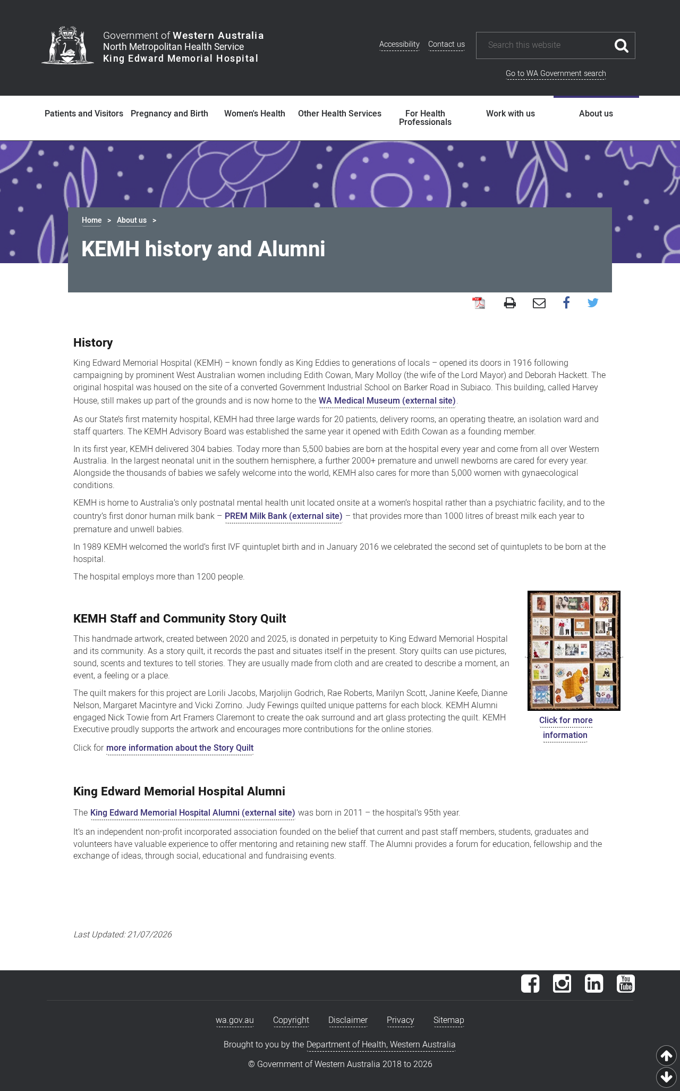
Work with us (510, 114)
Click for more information (566, 727)
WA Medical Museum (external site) (387, 401)
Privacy (400, 1020)
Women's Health (254, 114)
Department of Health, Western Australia (381, 1044)
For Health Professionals (425, 118)
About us (596, 114)
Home (91, 220)
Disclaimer (348, 1020)
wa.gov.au (235, 1020)
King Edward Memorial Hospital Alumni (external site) (192, 813)
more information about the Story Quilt (179, 748)
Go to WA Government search (556, 73)
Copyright (291, 1020)
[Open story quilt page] (574, 651)
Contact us (446, 44)
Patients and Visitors (84, 114)
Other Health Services (339, 114)
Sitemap (449, 1020)
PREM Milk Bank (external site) (284, 516)
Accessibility (399, 44)
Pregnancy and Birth (169, 114)
